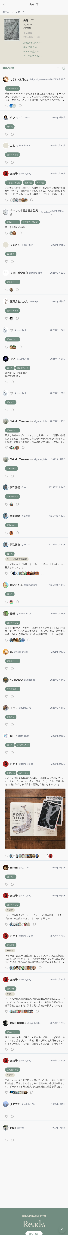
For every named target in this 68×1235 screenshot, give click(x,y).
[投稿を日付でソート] (63, 68)
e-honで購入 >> (31, 51)
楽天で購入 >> (30, 47)
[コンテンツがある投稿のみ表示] (58, 68)
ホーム (6, 11)
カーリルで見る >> (32, 55)
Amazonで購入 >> (32, 42)
